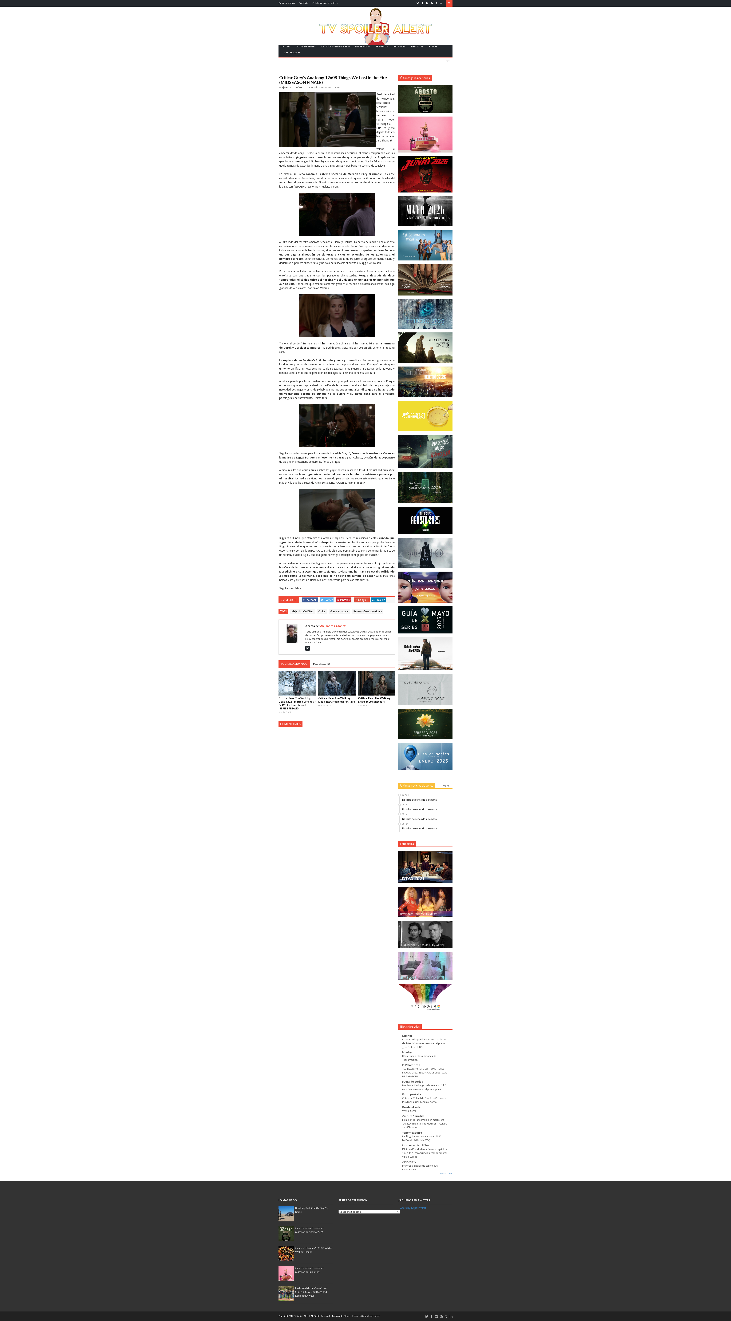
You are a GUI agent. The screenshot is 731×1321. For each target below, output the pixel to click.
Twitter (328, 599)
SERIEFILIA (290, 52)
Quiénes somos (287, 3)
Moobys (407, 1052)
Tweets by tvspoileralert (412, 1207)
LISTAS (433, 46)
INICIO (285, 46)
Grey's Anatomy (339, 611)
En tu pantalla (411, 1094)
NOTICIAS (417, 46)
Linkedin (380, 599)
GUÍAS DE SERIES (306, 46)
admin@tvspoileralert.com (367, 1316)
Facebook (311, 599)
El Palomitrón (411, 1065)
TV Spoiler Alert (301, 1316)
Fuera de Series (412, 1081)
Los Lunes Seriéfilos (415, 1145)
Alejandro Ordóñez (291, 87)
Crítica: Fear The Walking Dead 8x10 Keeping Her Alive (336, 699)
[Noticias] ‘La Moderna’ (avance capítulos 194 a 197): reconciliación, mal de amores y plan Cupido (425, 1153)
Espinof (407, 1035)
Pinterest (345, 599)
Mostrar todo (446, 1173)
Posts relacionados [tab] (294, 663)
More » (447, 785)
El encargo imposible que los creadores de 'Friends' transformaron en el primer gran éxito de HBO (424, 1043)
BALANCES (399, 46)
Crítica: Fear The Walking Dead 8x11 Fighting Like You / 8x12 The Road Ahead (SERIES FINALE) (297, 703)
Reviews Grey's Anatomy (367, 611)
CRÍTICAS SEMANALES (334, 46)
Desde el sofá (411, 1107)
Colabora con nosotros (325, 3)
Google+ (363, 599)
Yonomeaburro (412, 1132)
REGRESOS (382, 46)
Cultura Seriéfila (413, 1116)
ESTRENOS (361, 46)
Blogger (348, 1316)
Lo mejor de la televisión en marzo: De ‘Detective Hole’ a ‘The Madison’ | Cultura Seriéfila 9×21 (424, 1123)
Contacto (304, 3)
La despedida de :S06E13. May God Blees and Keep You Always (311, 1292)
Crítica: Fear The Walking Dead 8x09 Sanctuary (374, 699)
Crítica (321, 611)
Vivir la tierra (409, 1110)
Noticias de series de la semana (419, 799)
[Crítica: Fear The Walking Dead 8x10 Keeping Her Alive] (337, 683)
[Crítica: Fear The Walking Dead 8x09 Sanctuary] (377, 683)
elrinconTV (409, 1162)
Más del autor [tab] (322, 663)
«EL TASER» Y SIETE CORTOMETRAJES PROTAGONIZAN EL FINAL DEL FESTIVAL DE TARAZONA (424, 1072)
